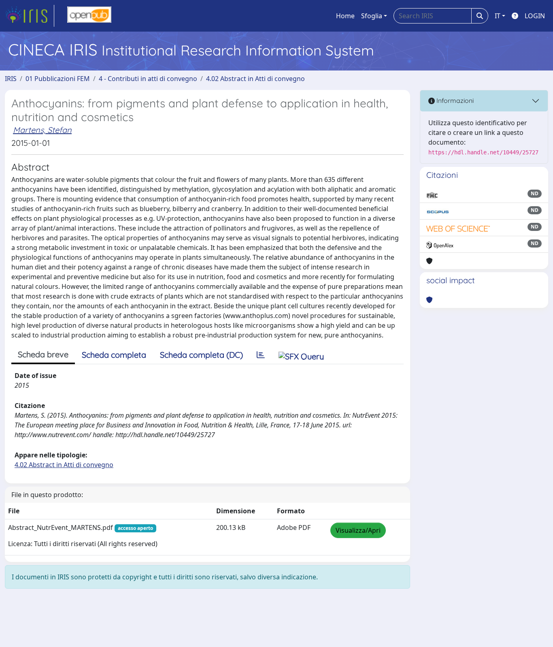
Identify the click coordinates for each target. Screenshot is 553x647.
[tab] (261, 354)
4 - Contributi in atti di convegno (148, 78)
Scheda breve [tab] (43, 354)
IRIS (11, 78)
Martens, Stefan (42, 130)
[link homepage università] (89, 16)
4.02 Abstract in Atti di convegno (255, 78)
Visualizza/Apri (358, 530)
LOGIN (535, 15)
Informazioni (454, 100)
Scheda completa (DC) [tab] (201, 355)
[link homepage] (29, 16)
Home (345, 15)
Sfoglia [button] (371, 15)
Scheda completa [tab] (114, 355)
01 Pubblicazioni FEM (58, 78)
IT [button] (497, 15)
